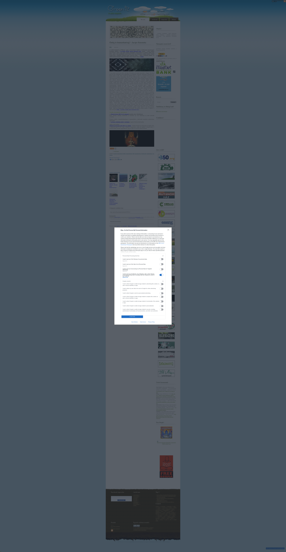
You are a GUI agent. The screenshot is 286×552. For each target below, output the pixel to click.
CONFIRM (132, 316)
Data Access (143, 322)
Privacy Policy (151, 322)
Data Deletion (134, 322)
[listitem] (143, 256)
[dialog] (143, 276)
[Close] (168, 230)
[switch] (161, 259)
